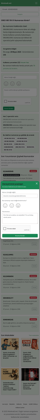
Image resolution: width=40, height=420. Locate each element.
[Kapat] (36, 183)
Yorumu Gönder (20, 236)
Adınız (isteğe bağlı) (9, 192)
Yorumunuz (6, 211)
